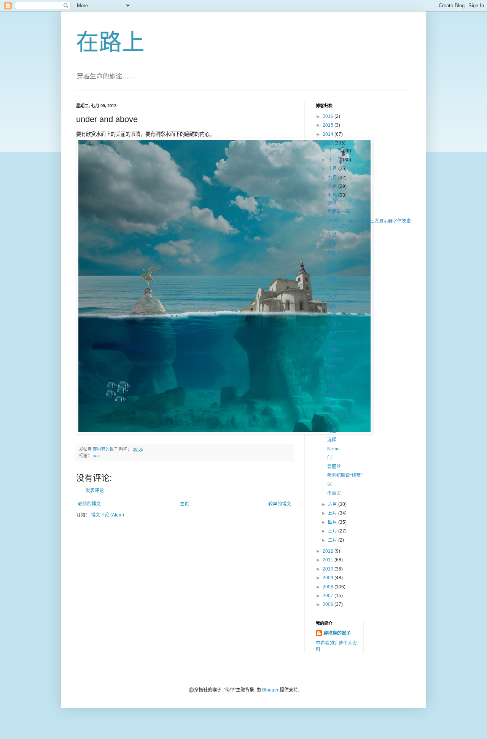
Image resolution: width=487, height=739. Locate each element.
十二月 (335, 150)
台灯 (331, 386)
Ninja (332, 288)
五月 (333, 513)
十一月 (335, 159)
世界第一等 (338, 212)
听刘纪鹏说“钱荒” (344, 475)
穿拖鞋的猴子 (337, 633)
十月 (333, 168)
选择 (331, 333)
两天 (331, 368)
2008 (328, 587)
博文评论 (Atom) (107, 515)
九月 (333, 177)
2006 (328, 604)
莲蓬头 (334, 350)
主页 (184, 504)
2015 (328, 125)
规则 (331, 306)
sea (96, 455)
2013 (328, 143)
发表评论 (95, 490)
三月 (333, 531)
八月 (333, 186)
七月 (333, 195)
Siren (332, 377)
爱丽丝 (334, 466)
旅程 (331, 395)
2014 (328, 134)
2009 (328, 577)
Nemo (333, 448)
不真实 (334, 493)
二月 (333, 540)
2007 (328, 595)
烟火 (331, 262)
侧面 (331, 279)
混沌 (331, 244)
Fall (331, 422)
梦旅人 (334, 253)
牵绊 (331, 404)
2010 (328, 569)
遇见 (331, 297)
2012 (328, 551)
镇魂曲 (334, 324)
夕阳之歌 (336, 359)
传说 (331, 235)
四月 (333, 522)
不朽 (331, 342)
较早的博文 (279, 504)
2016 (328, 116)
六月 (333, 504)
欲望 (331, 203)
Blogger (270, 690)
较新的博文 (89, 504)
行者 (331, 315)
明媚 (331, 431)
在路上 (110, 42)
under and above (345, 413)
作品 (331, 270)
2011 (328, 560)
